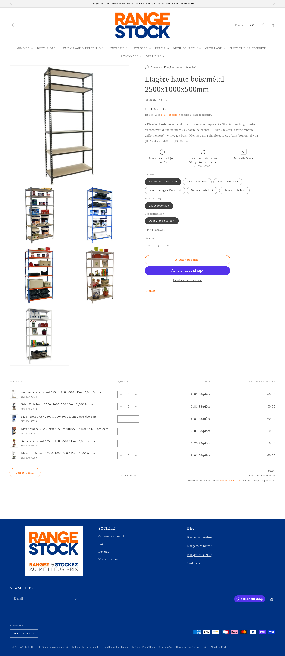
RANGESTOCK (27, 647)
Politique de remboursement (53, 647)
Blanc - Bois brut (234, 190)
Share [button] (152, 290)
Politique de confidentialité (86, 647)
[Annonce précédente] (11, 3)
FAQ (101, 544)
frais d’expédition (230, 480)
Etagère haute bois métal (180, 67)
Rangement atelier (199, 554)
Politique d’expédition (143, 647)
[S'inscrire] (75, 598)
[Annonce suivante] (274, 3)
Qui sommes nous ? (111, 536)
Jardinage (193, 563)
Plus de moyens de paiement (187, 280)
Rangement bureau (199, 546)
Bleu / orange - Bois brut (165, 190)
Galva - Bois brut (202, 190)
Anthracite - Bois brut (163, 181)
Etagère (156, 67)
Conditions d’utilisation (116, 647)
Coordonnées (165, 647)
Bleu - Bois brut (228, 181)
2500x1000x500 (159, 205)
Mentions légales (219, 647)
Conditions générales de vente (191, 647)
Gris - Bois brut (197, 181)
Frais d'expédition (170, 114)
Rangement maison (200, 537)
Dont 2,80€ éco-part (162, 220)
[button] (14, 25)
